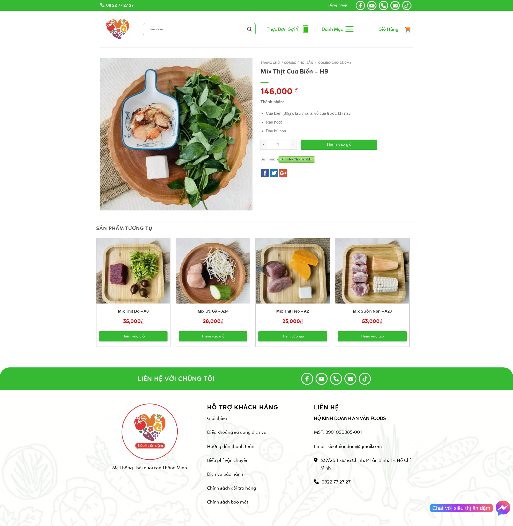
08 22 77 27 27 (120, 5)
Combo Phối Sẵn (298, 63)
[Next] (399, 279)
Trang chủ (270, 63)
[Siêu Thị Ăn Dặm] (117, 29)
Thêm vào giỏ (338, 144)
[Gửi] (250, 29)
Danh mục (332, 29)
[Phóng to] (107, 204)
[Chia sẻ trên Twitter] (274, 173)
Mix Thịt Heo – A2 (292, 311)
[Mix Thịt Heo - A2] (293, 275)
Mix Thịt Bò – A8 (133, 311)
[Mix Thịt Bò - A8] (133, 275)
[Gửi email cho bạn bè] (283, 173)
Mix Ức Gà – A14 (213, 311)
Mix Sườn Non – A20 (372, 311)
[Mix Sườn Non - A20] (372, 275)
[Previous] (106, 279)
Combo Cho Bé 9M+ (334, 63)
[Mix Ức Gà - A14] (213, 275)
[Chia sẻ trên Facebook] (265, 173)
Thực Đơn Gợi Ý (283, 29)
